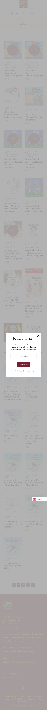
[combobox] (39, 499)
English (39, 499)
